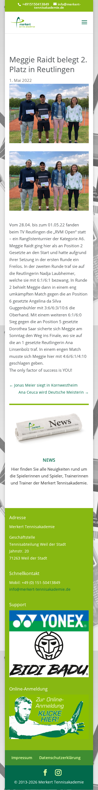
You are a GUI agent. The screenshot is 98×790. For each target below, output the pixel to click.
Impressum (21, 757)
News (49, 460)
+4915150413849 (35, 4)
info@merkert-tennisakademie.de (40, 589)
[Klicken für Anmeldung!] (49, 737)
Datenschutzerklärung (60, 757)
